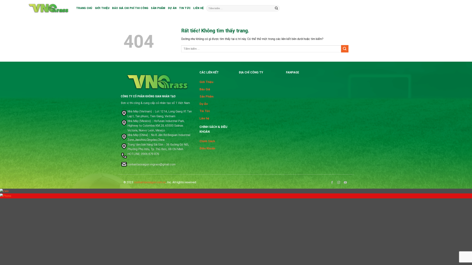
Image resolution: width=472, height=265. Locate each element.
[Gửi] (276, 8)
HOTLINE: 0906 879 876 (143, 154)
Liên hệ (198, 8)
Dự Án (203, 104)
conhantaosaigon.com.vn (150, 182)
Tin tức (185, 8)
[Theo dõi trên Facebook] (332, 183)
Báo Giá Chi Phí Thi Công (130, 8)
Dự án (172, 8)
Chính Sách (207, 141)
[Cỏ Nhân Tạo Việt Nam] (48, 8)
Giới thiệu (102, 8)
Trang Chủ (84, 8)
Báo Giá (204, 89)
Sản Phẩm (158, 8)
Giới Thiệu (206, 82)
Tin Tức (204, 111)
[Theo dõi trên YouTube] (345, 183)
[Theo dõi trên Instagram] (339, 183)
